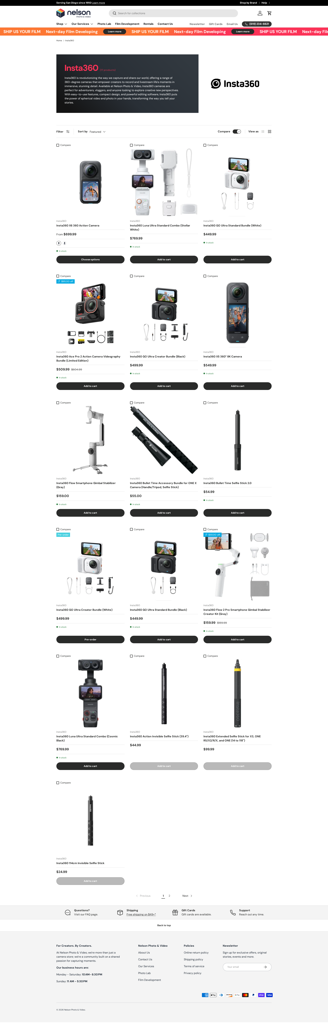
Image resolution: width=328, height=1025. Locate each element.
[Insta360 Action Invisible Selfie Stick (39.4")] (164, 693)
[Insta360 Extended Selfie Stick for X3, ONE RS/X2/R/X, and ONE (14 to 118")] (237, 693)
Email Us (232, 24)
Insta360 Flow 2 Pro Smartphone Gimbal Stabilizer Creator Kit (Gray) (236, 612)
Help (264, 2)
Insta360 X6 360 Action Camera (77, 225)
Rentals (149, 24)
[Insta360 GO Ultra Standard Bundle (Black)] (164, 567)
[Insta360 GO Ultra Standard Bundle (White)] (237, 182)
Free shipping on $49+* (141, 914)
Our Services (80, 24)
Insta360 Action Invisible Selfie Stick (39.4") (159, 736)
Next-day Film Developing (58, 31)
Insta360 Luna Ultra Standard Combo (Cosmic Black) (87, 738)
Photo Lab (104, 24)
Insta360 (69, 41)
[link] (143, 896)
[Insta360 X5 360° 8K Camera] (237, 313)
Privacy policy (192, 973)
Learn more (118, 2)
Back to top (164, 925)
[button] (269, 13)
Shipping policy (193, 959)
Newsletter (197, 24)
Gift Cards (216, 24)
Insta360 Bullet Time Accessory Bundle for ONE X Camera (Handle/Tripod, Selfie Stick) (163, 485)
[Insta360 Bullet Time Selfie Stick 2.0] (237, 440)
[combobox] (173, 13)
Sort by (83, 131)
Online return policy (196, 952)
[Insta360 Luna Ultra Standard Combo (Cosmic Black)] (90, 693)
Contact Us (165, 24)
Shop (59, 24)
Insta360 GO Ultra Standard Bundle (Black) (158, 610)
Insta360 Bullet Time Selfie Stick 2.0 (227, 483)
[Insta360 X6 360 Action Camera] (90, 182)
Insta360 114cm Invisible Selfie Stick (80, 863)
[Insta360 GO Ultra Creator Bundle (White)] (90, 567)
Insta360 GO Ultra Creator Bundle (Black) (157, 356)
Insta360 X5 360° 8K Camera (222, 356)
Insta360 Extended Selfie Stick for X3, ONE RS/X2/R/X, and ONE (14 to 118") (232, 738)
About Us (144, 952)
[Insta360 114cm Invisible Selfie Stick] (90, 820)
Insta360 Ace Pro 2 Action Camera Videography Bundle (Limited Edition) (88, 358)
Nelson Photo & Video (74, 1009)
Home (59, 41)
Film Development (127, 24)
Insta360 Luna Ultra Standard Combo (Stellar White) (160, 227)
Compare (224, 131)
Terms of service (194, 966)
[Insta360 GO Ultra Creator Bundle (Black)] (164, 313)
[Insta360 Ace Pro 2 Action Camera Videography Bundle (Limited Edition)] (90, 313)
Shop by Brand (248, 2)
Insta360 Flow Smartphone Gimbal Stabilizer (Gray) (86, 485)
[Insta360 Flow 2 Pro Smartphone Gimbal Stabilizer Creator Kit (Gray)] (237, 567)
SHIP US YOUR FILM (136, 31)
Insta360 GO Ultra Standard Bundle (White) (232, 225)
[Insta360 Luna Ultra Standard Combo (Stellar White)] (164, 182)
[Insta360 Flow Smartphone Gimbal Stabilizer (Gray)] (90, 440)
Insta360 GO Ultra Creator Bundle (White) (84, 610)
